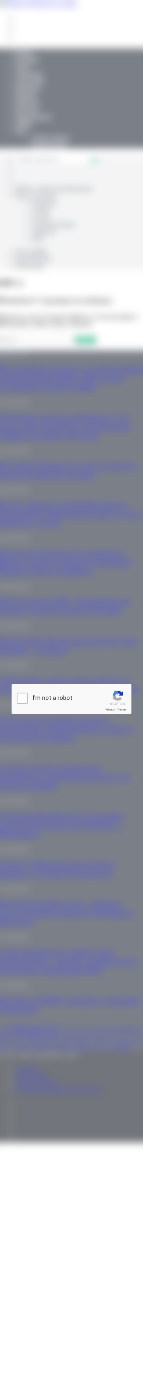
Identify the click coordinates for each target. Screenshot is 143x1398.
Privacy (110, 709)
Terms (122, 709)
